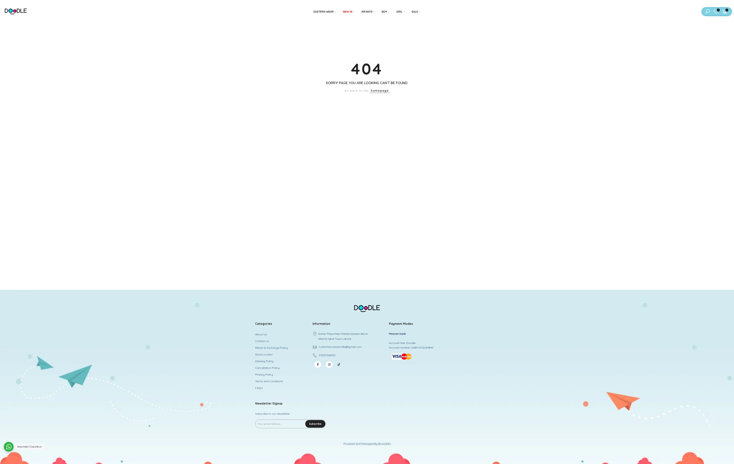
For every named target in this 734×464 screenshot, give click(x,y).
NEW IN (347, 11)
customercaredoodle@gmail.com (340, 347)
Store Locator (264, 354)
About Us (261, 334)
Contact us (262, 341)
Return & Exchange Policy (271, 347)
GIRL (399, 11)
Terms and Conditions (269, 381)
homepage (380, 90)
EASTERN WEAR (323, 11)
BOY (384, 11)
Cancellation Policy (267, 368)
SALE (415, 11)
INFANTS (367, 11)
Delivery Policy (264, 361)
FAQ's (259, 388)
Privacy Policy (264, 374)
